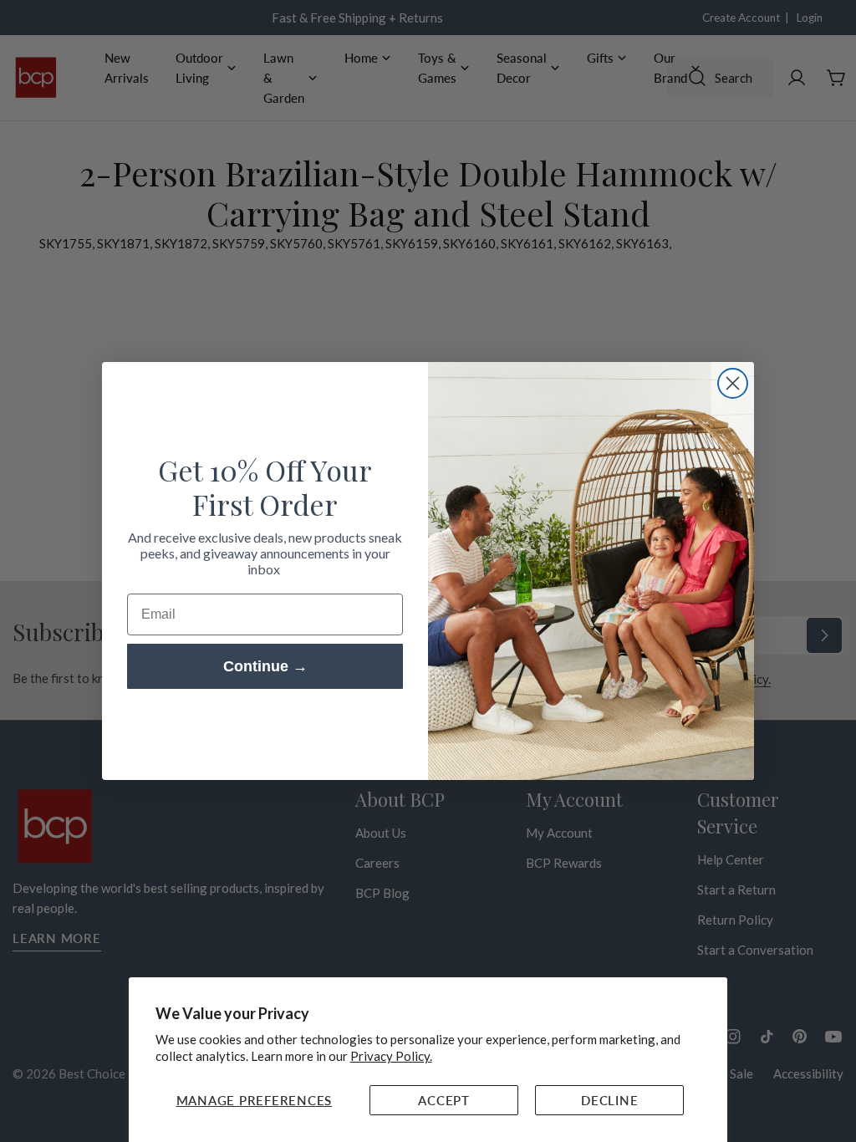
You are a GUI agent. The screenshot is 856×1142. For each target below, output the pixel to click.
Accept (444, 1100)
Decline (609, 1100)
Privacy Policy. (391, 1055)
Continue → (265, 666)
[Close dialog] (732, 383)
